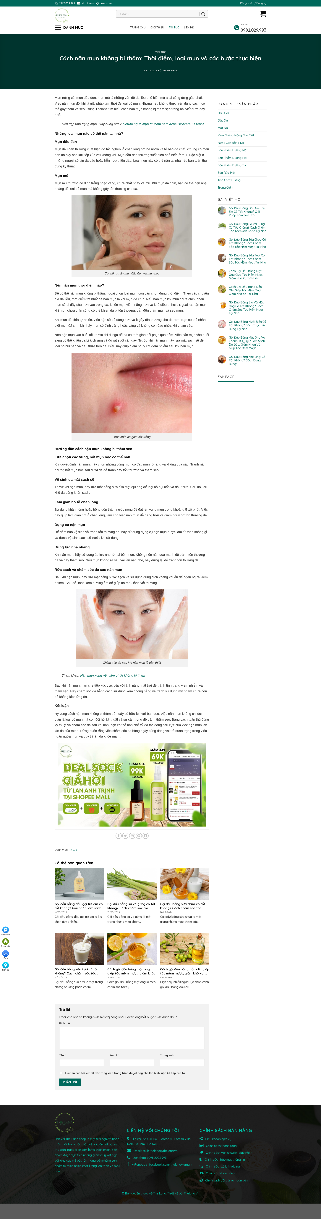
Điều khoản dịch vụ (218, 1139)
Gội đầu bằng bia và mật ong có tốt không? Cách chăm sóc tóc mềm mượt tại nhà (246, 308)
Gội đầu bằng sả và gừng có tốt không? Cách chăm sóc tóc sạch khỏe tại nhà (247, 227)
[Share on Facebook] (119, 836)
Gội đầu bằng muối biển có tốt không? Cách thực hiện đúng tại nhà (247, 325)
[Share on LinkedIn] (145, 836)
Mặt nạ (223, 128)
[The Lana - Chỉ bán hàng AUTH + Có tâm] (62, 15)
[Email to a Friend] (132, 836)
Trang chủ (138, 27)
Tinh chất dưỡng (229, 180)
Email (114, 1055)
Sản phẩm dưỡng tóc (232, 165)
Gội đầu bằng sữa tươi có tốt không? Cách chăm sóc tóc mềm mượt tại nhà (247, 259)
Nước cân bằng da (231, 143)
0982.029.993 (67, 3)
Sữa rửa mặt (226, 172)
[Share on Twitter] (125, 836)
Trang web (167, 1055)
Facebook (5, 934)
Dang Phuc (170, 70)
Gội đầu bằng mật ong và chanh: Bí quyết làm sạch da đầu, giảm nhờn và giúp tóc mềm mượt (247, 343)
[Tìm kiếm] (203, 14)
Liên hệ (189, 27)
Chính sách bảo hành (220, 1173)
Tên (62, 1055)
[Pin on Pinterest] (139, 836)
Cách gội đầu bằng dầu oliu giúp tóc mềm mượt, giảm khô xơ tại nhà (245, 290)
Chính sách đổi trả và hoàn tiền (226, 1180)
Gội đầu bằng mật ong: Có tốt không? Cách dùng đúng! (247, 360)
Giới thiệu (157, 27)
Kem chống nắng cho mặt (236, 135)
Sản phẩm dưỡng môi (232, 158)
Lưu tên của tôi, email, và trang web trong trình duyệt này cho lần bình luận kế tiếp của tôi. (125, 1073)
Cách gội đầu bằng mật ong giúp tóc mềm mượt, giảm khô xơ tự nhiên (246, 274)
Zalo (6, 958)
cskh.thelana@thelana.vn (96, 3)
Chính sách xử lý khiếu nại (222, 1166)
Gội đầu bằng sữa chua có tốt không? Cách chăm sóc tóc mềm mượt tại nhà (247, 243)
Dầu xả (223, 120)
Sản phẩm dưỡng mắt (233, 150)
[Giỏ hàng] (263, 14)
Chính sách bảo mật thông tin (224, 1159)
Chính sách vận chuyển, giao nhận (228, 1153)
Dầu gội (223, 113)
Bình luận (65, 1023)
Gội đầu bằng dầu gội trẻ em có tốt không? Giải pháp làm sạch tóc (247, 211)
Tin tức (174, 27)
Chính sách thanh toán (221, 1146)
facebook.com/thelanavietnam (170, 1164)
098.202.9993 (157, 1158)
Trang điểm (225, 187)
